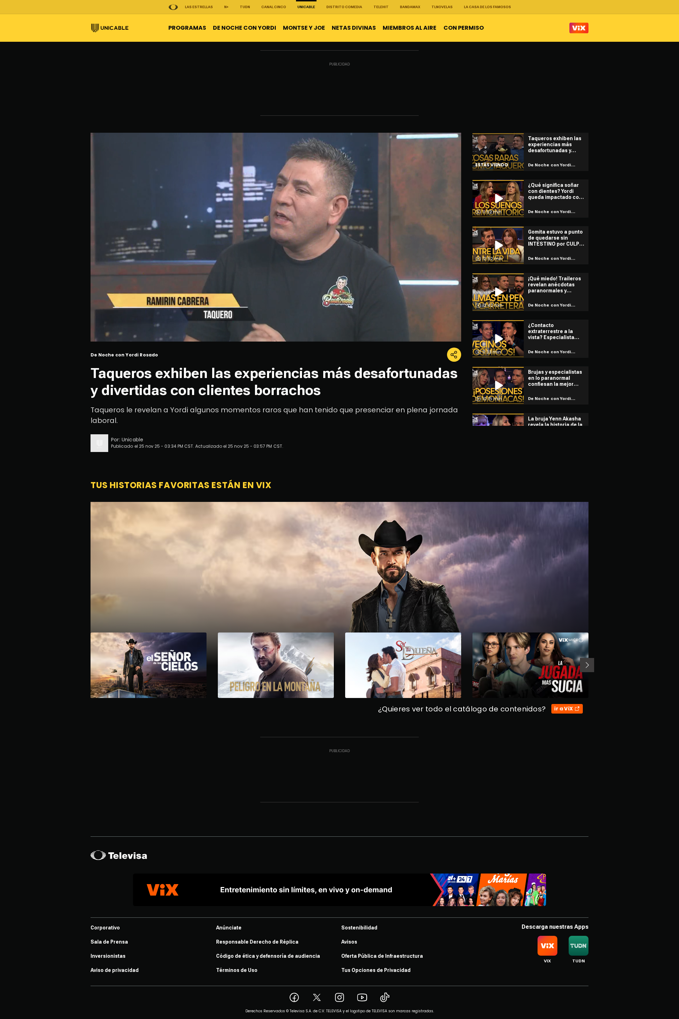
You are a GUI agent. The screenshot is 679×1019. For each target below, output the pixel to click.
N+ (226, 7)
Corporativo (105, 928)
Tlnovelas (442, 7)
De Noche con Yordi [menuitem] (244, 28)
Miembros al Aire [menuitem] (409, 28)
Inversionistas (108, 956)
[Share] (454, 355)
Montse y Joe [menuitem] (304, 28)
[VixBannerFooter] (339, 890)
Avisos (349, 942)
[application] (276, 237)
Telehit (381, 7)
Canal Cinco (273, 7)
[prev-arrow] (86, 665)
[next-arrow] (587, 665)
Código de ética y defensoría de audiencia (268, 956)
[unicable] (110, 28)
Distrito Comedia (344, 7)
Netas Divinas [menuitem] (354, 28)
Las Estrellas (199, 7)
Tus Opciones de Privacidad (376, 970)
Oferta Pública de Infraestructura (382, 956)
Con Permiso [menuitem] (463, 28)
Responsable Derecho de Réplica (257, 942)
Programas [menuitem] (187, 28)
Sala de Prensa (109, 942)
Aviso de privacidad (115, 970)
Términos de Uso (236, 970)
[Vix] (578, 28)
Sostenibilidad (359, 928)
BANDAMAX (410, 7)
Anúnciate (229, 928)
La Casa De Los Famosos (487, 7)
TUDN (245, 7)
